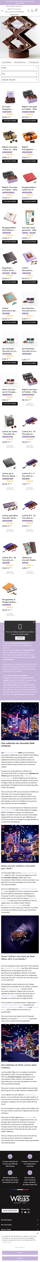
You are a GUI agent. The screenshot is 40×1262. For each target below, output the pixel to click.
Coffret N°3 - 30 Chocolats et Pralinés (28, 517)
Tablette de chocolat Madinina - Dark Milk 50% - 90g (29, 559)
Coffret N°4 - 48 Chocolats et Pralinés (9, 559)
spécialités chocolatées (12, 968)
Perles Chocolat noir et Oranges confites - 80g (8, 391)
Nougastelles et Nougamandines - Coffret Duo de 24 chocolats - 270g (9, 601)
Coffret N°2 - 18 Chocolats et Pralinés (28, 433)
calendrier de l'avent (9, 996)
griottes (25, 1007)
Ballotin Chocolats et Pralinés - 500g (9, 189)
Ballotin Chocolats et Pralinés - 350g (29, 108)
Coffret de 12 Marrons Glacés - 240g (9, 475)
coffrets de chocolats (18, 643)
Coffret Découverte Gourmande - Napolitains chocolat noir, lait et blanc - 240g (29, 269)
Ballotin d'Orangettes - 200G (28, 148)
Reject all (20, 1252)
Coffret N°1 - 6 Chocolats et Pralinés (28, 475)
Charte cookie (7, 1242)
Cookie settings (20, 1247)
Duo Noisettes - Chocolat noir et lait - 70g (29, 310)
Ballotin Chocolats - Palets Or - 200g (9, 148)
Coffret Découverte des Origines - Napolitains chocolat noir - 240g (8, 310)
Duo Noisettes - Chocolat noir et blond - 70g (29, 350)
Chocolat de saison (20, 62)
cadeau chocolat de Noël (13, 905)
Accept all (20, 1258)
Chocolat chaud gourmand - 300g (29, 229)
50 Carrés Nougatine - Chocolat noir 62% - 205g (10, 108)
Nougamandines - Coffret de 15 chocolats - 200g (29, 189)
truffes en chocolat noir (10, 1007)
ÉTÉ (7, 6)
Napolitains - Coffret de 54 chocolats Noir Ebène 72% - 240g (9, 269)
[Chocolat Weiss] (2, 10)
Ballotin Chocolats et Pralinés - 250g (29, 391)
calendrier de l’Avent (13, 989)
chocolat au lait (30, 1095)
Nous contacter (10, 1210)
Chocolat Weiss (6, 62)
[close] (38, 1233)
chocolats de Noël (11, 753)
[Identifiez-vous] (32, 10)
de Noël (20, 1005)
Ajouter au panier (10, 120)
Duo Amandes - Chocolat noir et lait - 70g (9, 350)
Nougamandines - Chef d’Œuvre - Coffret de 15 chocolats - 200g (9, 229)
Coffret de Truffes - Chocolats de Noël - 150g (9, 433)
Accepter (20, 638)
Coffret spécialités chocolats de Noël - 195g (10, 517)
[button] (28, 10)
